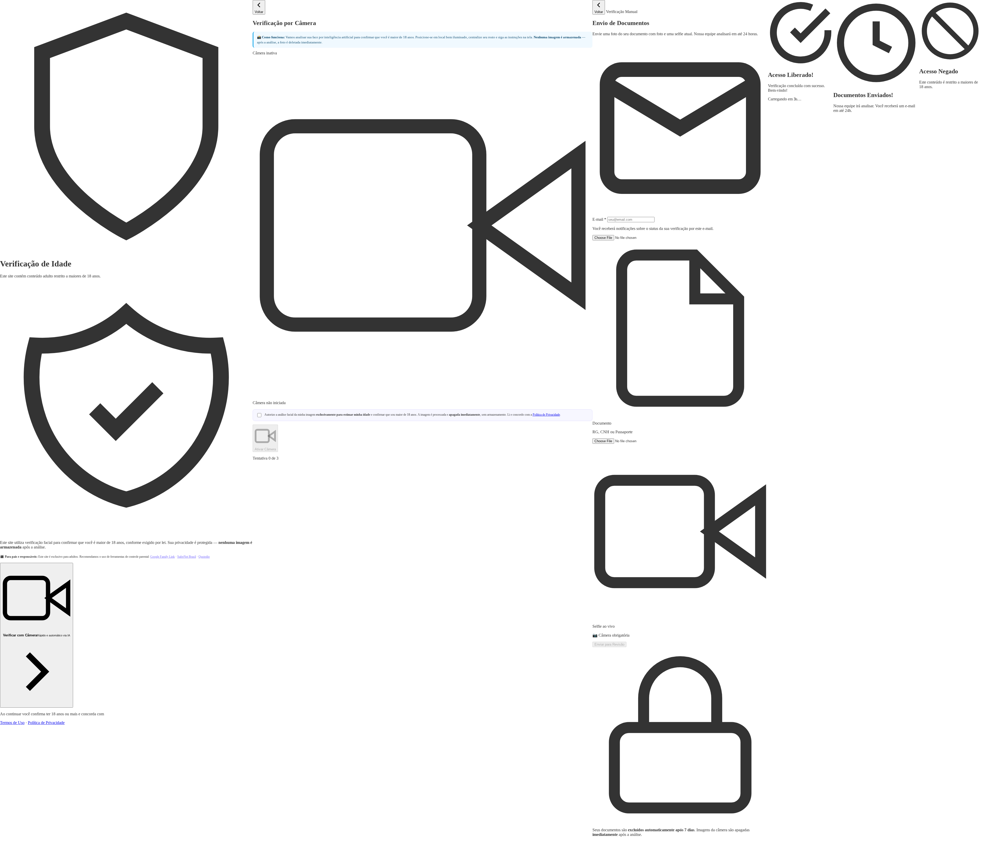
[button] (680, 334)
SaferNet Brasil (186, 556)
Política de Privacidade (46, 722)
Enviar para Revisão (609, 644)
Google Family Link (162, 556)
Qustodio (204, 556)
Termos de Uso (12, 722)
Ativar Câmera (265, 449)
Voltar (259, 12)
